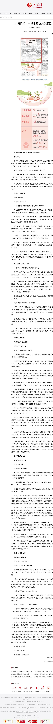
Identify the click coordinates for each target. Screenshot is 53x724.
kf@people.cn (14, 704)
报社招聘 (16, 697)
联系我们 (28, 699)
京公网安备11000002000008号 (30, 712)
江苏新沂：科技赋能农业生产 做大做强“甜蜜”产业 (23, 671)
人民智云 (42, 691)
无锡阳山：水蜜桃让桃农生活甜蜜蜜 (20, 674)
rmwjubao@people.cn (45, 704)
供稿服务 (35, 697)
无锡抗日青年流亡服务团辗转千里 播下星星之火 (23, 677)
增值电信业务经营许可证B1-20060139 (26, 707)
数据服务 (39, 697)
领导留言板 (31, 691)
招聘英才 (20, 697)
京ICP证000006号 (20, 712)
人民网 (1, 17)
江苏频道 (6, 17)
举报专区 (36, 13)
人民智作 (48, 691)
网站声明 (44, 697)
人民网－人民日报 (41, 31)
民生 (11, 17)
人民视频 (37, 691)
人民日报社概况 (3, 697)
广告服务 (25, 697)
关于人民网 (10, 697)
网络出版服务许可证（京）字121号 (44, 711)
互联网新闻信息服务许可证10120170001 (8, 707)
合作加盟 (30, 697)
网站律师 (49, 697)
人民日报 (14, 691)
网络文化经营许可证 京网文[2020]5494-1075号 (27, 711)
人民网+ (20, 691)
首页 (1, 13)
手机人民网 (25, 691)
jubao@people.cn (40, 701)
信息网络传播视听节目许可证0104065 (8, 711)
